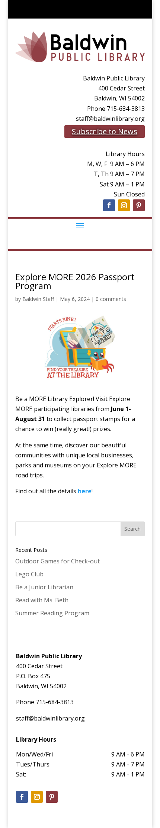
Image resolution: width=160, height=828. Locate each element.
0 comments (111, 298)
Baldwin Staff (38, 298)
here (85, 491)
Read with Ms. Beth (41, 600)
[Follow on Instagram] (124, 205)
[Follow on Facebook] (109, 205)
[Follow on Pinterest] (139, 205)
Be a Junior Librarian (44, 587)
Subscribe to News (104, 131)
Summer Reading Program (52, 613)
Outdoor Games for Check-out (57, 561)
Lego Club (29, 574)
